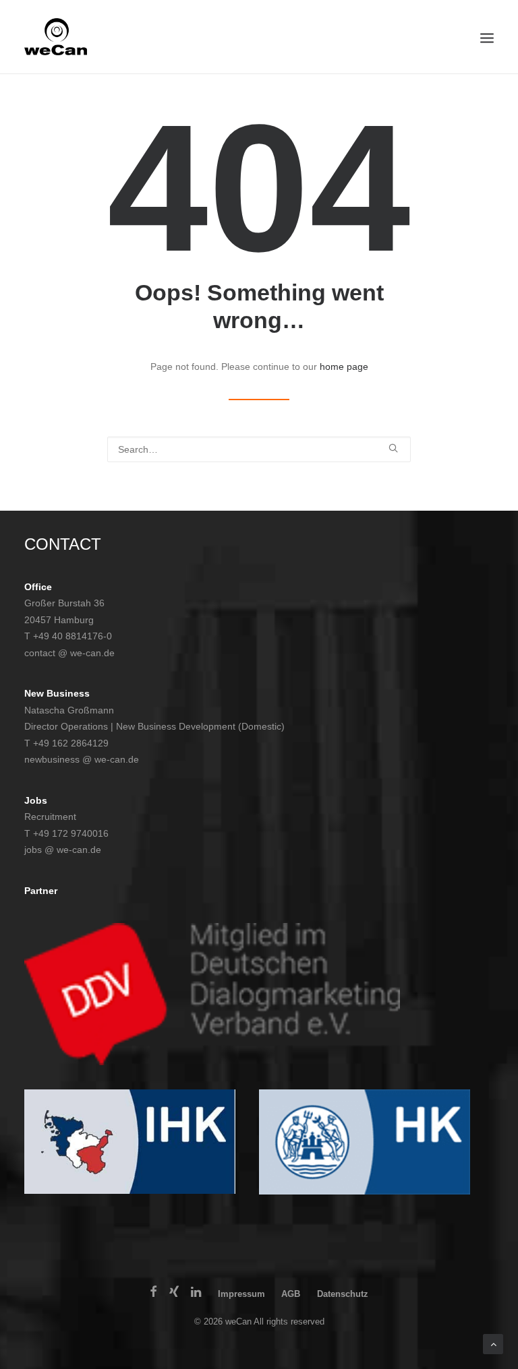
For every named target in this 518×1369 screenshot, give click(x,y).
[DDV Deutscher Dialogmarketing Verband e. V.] (212, 993)
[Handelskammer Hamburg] (364, 1142)
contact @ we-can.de (69, 652)
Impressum (241, 1294)
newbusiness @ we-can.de (81, 759)
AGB (290, 1294)
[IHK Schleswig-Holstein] (129, 1142)
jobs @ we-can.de (62, 849)
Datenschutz (342, 1294)
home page (344, 366)
